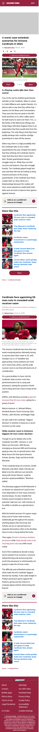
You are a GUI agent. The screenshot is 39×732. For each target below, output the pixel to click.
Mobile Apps (7, 693)
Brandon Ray (9, 48)
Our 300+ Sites (25, 689)
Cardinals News (13, 668)
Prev (8, 84)
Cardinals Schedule (14, 280)
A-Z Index (6, 711)
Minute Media (12, 716)
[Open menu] (3, 3)
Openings (23, 685)
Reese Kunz (8, 313)
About (4, 685)
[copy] (14, 51)
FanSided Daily (25, 693)
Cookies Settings (26, 711)
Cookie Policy (24, 700)
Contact (5, 689)
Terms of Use (7, 700)
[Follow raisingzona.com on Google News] (33, 201)
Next (31, 84)
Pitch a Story (7, 696)
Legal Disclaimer (8, 704)
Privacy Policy (24, 696)
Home (4, 280)
